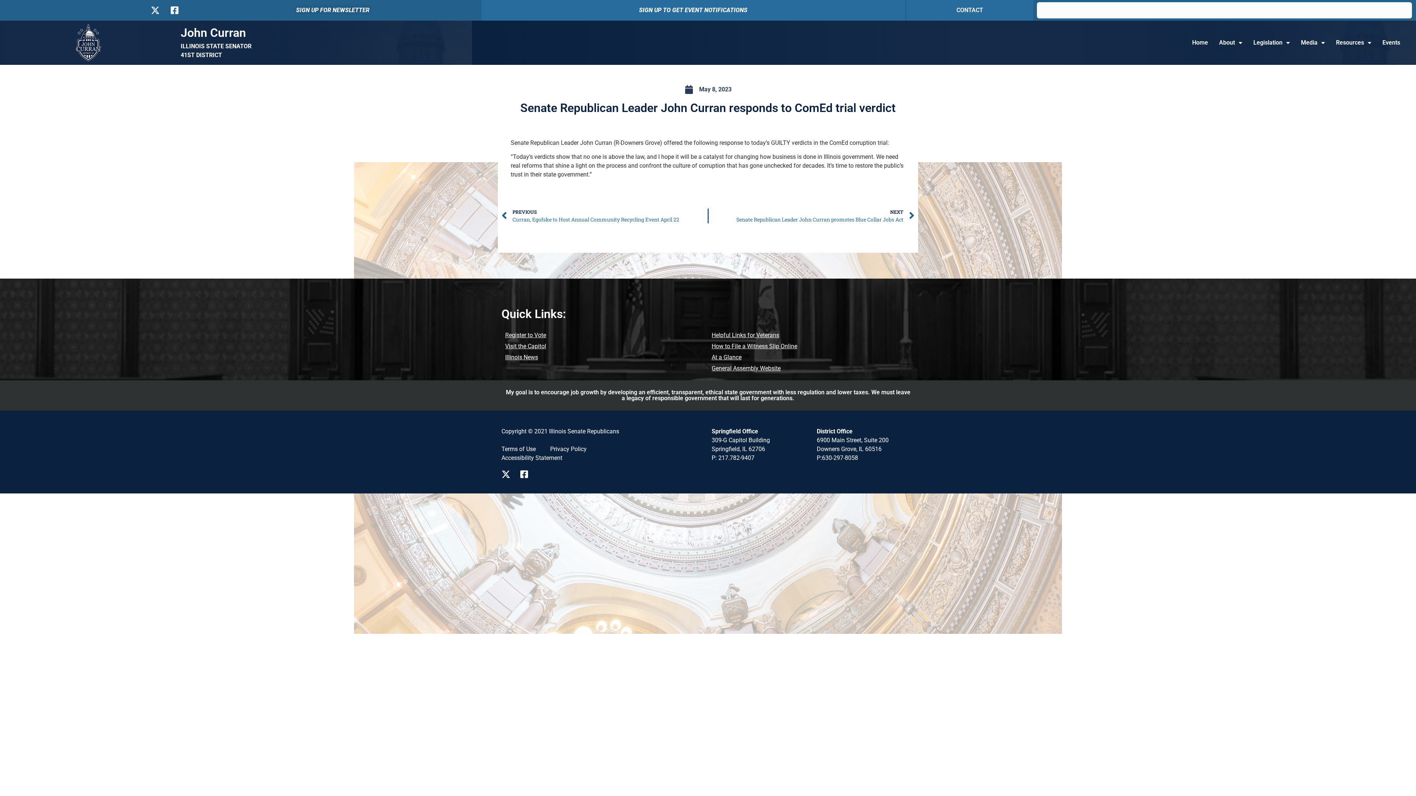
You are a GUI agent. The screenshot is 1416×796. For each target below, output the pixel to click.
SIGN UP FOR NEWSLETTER (332, 10)
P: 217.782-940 (731, 457)
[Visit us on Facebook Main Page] (526, 474)
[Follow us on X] (155, 10)
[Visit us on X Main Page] (508, 474)
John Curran (213, 33)
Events (1391, 42)
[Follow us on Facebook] (173, 10)
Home (1200, 42)
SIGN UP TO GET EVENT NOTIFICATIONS (693, 10)
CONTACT (970, 10)
